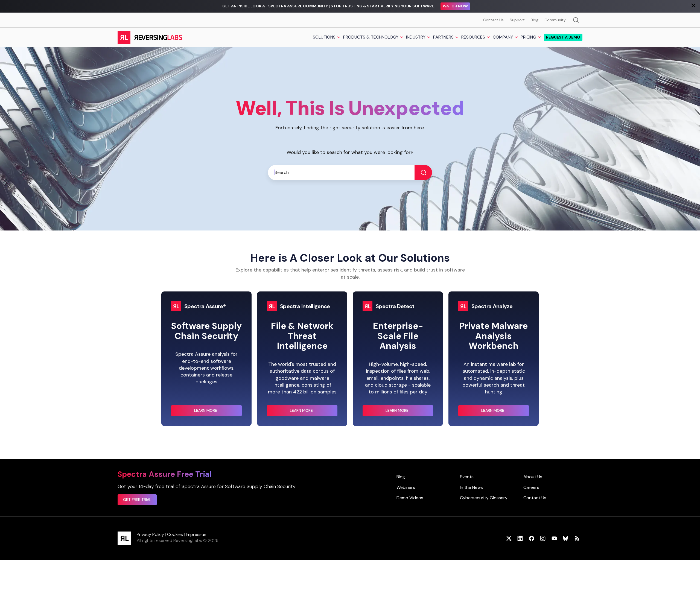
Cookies (175, 534)
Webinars (405, 487)
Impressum (197, 534)
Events (467, 477)
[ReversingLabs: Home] (150, 37)
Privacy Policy (150, 534)
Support (517, 19)
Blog (534, 19)
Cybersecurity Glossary (484, 498)
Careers (531, 487)
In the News (471, 487)
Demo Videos (409, 498)
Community (555, 19)
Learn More (216, 412)
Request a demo (563, 37)
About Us (532, 477)
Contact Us (493, 19)
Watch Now (455, 6)
